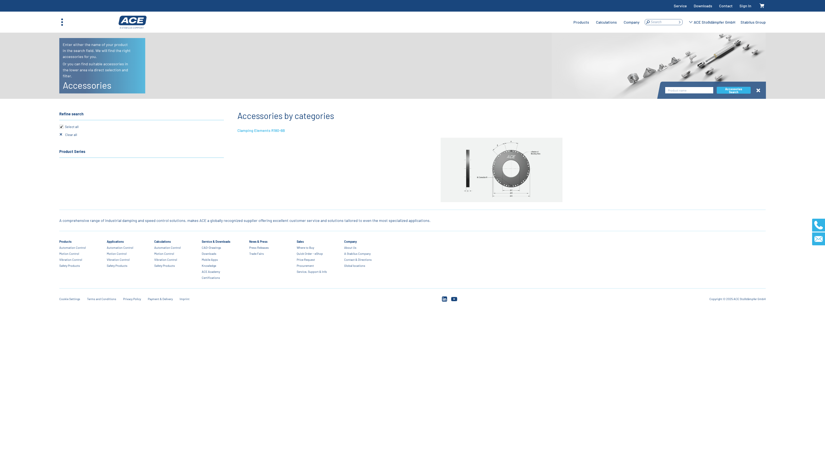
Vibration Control (70, 259)
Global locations (354, 265)
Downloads (703, 5)
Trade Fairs (256, 253)
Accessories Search (733, 90)
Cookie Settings (69, 299)
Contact (726, 5)
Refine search (71, 113)
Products (65, 241)
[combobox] (689, 90)
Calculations (162, 241)
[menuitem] (581, 22)
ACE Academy (211, 271)
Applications (115, 241)
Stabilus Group (753, 22)
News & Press (258, 241)
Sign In (745, 5)
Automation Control (72, 247)
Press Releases (259, 247)
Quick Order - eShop (310, 253)
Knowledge (209, 265)
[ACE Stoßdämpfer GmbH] (133, 22)
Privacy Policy (132, 299)
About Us (350, 247)
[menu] (606, 22)
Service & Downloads (216, 241)
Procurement (305, 265)
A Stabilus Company (357, 253)
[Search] (680, 22)
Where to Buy (305, 247)
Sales (300, 241)
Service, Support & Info (312, 271)
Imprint (184, 299)
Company (350, 241)
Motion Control (69, 253)
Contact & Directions (358, 259)
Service (680, 5)
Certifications (211, 277)
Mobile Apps (210, 259)
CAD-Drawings (211, 247)
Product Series (72, 151)
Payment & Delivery (160, 299)
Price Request (306, 259)
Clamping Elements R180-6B (261, 130)
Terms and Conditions (101, 299)
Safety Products (69, 265)
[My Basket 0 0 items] (762, 6)
